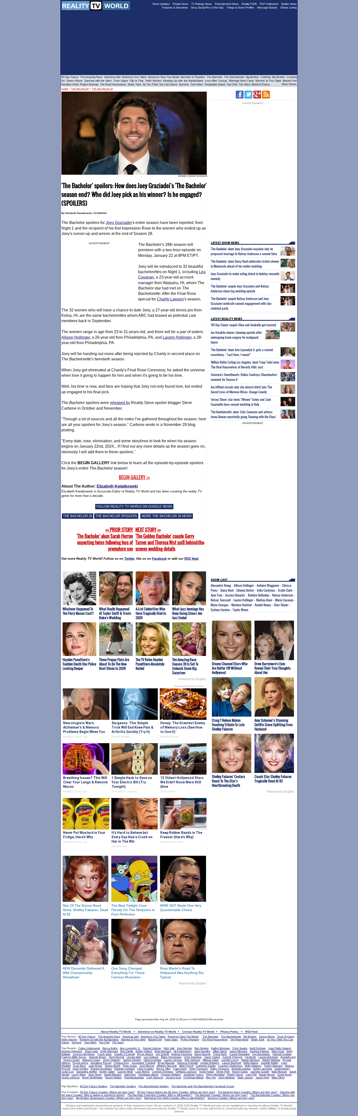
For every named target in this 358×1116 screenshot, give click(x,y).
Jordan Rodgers (209, 1062)
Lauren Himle (125, 1071)
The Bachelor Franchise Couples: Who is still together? (159, 1095)
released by (120, 403)
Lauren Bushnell (231, 1062)
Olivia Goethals (152, 1059)
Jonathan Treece (193, 1074)
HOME (64, 89)
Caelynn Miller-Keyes (73, 1057)
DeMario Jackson (186, 1071)
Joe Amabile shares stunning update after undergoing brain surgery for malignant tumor (236, 337)
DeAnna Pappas (259, 1051)
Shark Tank (134, 84)
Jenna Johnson (70, 1077)
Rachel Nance (263, 604)
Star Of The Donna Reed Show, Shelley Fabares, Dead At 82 (85, 910)
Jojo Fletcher (184, 1048)
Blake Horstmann (171, 1057)
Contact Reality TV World (198, 1031)
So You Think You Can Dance (160, 84)
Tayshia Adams (261, 1054)
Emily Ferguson (198, 1068)
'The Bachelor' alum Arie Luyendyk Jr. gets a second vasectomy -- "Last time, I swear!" (242, 352)
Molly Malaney (253, 1065)
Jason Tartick (212, 1057)
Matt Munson (279, 1071)
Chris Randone (193, 1057)
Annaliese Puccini (101, 1062)
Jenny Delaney (112, 1059)
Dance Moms (74, 80)
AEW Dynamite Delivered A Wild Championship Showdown (83, 972)
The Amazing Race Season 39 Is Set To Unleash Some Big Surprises (185, 666)
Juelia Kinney (282, 1068)
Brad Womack (163, 1051)
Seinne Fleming (132, 1059)
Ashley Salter (107, 1071)
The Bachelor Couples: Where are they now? (221, 1095)
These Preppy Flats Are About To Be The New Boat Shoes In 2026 (114, 664)
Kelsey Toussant (221, 599)
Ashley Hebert (143, 1051)
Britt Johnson (192, 1059)
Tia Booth (250, 1057)
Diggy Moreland (215, 1074)
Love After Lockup (216, 80)
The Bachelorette (234, 77)
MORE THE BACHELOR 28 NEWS (167, 516)
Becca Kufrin (110, 1048)
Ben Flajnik (126, 1051)
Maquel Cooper (91, 1059)
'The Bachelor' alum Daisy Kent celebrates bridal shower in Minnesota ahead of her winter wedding (245, 264)
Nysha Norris (80, 1062)
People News (180, 3)
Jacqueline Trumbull (143, 1062)
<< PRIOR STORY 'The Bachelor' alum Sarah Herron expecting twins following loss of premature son (105, 539)
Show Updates (161, 3)
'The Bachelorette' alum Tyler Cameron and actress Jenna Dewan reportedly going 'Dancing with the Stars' (243, 414)
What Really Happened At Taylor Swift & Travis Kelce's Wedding (115, 613)
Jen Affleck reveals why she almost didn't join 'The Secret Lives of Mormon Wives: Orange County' (241, 389)
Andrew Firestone (181, 1054)
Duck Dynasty (285, 1036)
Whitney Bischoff (167, 1065)
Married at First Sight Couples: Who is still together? (174, 1098)
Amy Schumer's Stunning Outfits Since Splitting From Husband (273, 724)
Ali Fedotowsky (183, 1051)
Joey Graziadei (119, 223)
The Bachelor (215, 77)
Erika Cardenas (266, 590)
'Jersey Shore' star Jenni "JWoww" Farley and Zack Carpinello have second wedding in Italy (241, 402)
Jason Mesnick (238, 1051)
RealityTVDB (249, 3)
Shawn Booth (112, 1065)
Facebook (159, 558)
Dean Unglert (80, 1068)
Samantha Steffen (86, 1071)
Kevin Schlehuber (92, 1077)
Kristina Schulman (101, 1068)
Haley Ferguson (219, 1068)
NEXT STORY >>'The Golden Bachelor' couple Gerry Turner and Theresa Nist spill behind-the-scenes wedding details (170, 539)
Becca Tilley (163, 1068)
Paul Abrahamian (134, 1077)
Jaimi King (130, 1074)
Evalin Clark (285, 590)
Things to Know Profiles (240, 7)
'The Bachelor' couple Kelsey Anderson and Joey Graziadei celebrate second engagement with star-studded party (241, 303)
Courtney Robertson (230, 1065)
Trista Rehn (220, 1054)
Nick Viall (169, 1048)
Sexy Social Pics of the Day (207, 7)
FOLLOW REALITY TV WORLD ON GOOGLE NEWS (134, 506)
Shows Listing (288, 7)
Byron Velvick (145, 1054)
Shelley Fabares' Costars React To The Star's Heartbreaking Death (228, 781)
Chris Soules (239, 1048)
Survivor (184, 84)
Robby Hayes (235, 1074)
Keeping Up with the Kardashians (183, 80)
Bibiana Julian (211, 1059)
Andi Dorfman (258, 1048)
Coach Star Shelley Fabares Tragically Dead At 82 (273, 778)
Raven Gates (240, 1071)
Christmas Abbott (193, 1077)
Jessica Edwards (235, 595)
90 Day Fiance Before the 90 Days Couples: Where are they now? (176, 1092)
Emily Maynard (109, 1051)
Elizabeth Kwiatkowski (117, 486)
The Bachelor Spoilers (123, 1086)
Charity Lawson (170, 299)
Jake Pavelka (202, 1051)
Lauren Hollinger (177, 337)
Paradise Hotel (69, 84)
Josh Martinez (226, 1077)
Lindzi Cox (67, 1071)
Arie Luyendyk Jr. (130, 1048)
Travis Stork (104, 1054)
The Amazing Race (91, 77)
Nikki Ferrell (186, 1065)
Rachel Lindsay (152, 1048)
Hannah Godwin (282, 1054)
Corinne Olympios (162, 1071)
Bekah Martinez (250, 1059)
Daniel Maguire (113, 1074)
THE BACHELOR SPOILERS (116, 516)
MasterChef (290, 80)
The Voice (245, 84)
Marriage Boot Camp (241, 80)
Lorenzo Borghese (84, 1054)
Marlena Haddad (241, 604)
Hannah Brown (97, 1057)
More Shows (289, 84)
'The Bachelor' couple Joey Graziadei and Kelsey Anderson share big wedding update (240, 288)
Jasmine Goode (259, 1071)
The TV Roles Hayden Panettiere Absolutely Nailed (150, 664)
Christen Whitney (171, 1074)
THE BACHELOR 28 (77, 516)
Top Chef (231, 84)
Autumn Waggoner (268, 585)
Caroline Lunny (230, 1059)
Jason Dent (262, 1077)
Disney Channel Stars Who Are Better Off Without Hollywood (230, 668)
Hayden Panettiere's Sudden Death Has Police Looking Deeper (79, 664)
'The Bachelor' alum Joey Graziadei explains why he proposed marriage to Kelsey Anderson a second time (244, 251)
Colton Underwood (89, 1048)
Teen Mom (196, 84)
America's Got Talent (134, 77)
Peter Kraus (130, 1065)
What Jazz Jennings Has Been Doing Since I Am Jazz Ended (188, 613)
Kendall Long (288, 1057)
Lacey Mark (79, 1074)
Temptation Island (214, 84)
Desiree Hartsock (71, 1051)
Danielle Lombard (124, 1068)
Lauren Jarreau (173, 1059)
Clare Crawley (145, 1068)
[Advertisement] (179, 1000)
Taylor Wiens (240, 609)
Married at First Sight (268, 80)
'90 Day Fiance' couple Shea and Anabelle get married (243, 324)
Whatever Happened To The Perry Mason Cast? (78, 611)
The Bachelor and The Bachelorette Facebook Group (202, 1086)
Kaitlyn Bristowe (220, 1048)
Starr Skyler (281, 604)
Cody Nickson (154, 1077)
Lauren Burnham (268, 1057)
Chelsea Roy (121, 1062)
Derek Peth (223, 1071)
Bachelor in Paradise (193, 77)
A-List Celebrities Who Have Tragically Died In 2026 (151, 613)
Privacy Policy (229, 1031)
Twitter (129, 558)
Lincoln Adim (134, 1057)
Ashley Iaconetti (262, 1068)
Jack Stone (95, 1074)
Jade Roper (95, 1065)
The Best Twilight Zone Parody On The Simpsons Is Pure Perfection (133, 910)
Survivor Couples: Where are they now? (231, 1098)
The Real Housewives (113, 84)
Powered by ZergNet (192, 679)
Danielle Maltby (270, 1062)
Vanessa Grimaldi (187, 1062)
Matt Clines (278, 1077)
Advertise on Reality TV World (157, 1031)
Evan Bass (79, 1065)
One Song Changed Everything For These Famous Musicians (128, 972)
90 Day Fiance (70, 77)
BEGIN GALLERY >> (134, 477)
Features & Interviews (175, 7)
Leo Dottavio (151, 1057)
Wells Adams (250, 1062)
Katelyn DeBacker (258, 595)
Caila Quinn (180, 1068)
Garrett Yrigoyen (232, 1057)
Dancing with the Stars (98, 80)
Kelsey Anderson (282, 595)
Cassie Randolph (239, 1054)
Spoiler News (289, 3)
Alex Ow (211, 1077)
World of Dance (261, 84)
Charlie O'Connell (124, 1054)
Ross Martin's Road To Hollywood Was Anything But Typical (182, 972)
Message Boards (267, 7)
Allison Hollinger (75, 337)
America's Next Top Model (163, 77)
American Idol (112, 77)
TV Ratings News (201, 3)
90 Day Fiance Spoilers (93, 1086)
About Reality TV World (116, 1031)
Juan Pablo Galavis (279, 1048)
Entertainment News (227, 3)
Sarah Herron (267, 1074)
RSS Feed (251, 1031)
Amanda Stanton (241, 1068)
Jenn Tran (216, 595)
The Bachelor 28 (102, 89)
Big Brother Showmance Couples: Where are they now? (109, 1098)
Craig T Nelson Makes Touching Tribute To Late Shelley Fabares (228, 724)
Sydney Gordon (220, 609)
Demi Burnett (116, 1057)
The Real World (239, 1039)
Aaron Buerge (202, 1054)
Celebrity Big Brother (273, 77)
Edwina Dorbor (245, 590)
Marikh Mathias (271, 1059)
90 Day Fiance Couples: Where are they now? (107, 1092)
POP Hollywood (269, 3)
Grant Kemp (284, 1074)
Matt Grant (278, 1051)
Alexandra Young (221, 585)
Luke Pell (251, 1074)
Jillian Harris (220, 1051)
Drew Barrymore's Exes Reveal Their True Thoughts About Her (272, 668)
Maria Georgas (219, 604)
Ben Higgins (202, 1048)
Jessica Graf (173, 1077)
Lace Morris (142, 1071)
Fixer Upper (121, 80)
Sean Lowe (91, 1051)
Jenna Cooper (71, 1059)
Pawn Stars (171, 1039)
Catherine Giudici (206, 1065)
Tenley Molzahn (273, 1065)
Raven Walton (113, 1077)
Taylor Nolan (206, 1071)
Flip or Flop (136, 80)
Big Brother (252, 77)
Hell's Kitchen (153, 80)
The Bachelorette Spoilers (153, 1086)
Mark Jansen (245, 1077)
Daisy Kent (227, 590)
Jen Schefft (162, 1054)
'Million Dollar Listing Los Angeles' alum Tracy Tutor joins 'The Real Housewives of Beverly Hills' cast (245, 364)
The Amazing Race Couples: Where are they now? (247, 1092)
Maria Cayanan (284, 599)
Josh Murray (146, 1065)
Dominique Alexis (148, 1074)
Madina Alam (264, 599)
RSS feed (191, 558)
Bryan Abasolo (166, 1062)
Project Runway (89, 84)
